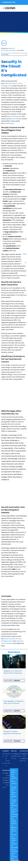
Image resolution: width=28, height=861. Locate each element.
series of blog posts (15, 116)
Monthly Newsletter (3, 781)
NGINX (24, 756)
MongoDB (24, 758)
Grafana (21, 758)
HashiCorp (11, 48)
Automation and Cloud (8, 50)
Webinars (3, 773)
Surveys (7, 780)
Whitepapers (7, 778)
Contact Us (7, 764)
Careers (7, 754)
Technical (15, 754)
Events (3, 787)
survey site (15, 119)
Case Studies (7, 774)
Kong (24, 761)
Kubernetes (24, 754)
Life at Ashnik (7, 758)
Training (12, 758)
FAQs (3, 763)
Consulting (12, 754)
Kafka (21, 761)
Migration (12, 756)
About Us (3, 755)
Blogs (3, 778)
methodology (9, 123)
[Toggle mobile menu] (25, 8)
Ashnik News (7, 784)
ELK (20, 756)
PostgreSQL (21, 754)
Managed (15, 756)
